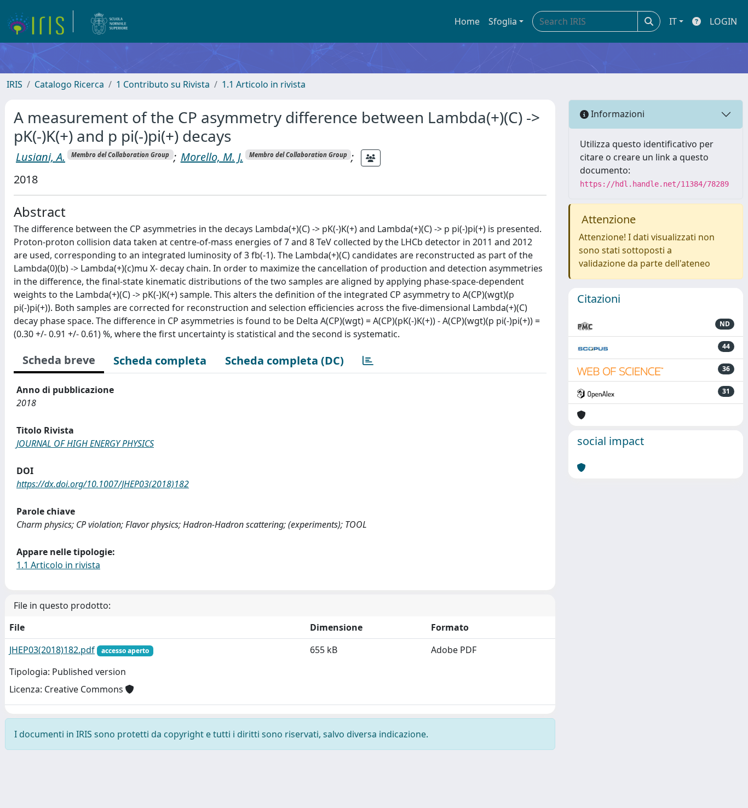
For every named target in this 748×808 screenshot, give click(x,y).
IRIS (14, 84)
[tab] (368, 360)
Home (467, 21)
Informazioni (617, 114)
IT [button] (673, 21)
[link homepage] (40, 21)
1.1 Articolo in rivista (264, 84)
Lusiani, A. (40, 156)
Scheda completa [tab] (159, 360)
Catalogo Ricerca (69, 84)
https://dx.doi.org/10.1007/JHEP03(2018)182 (102, 484)
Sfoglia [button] (502, 21)
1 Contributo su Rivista (163, 84)
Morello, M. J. (212, 156)
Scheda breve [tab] (58, 360)
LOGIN (723, 21)
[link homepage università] (109, 21)
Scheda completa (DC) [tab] (284, 360)
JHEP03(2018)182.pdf (52, 650)
